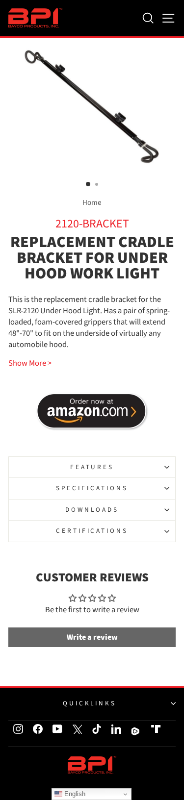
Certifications (92, 530)
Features (92, 467)
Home (92, 202)
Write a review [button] (92, 637)
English (73, 794)
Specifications (92, 488)
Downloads (92, 509)
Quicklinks (90, 703)
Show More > (30, 363)
